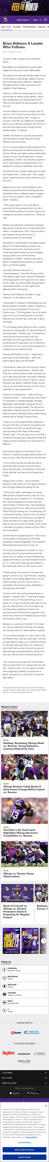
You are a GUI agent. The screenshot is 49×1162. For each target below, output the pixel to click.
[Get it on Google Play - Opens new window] (33, 1094)
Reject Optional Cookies (24, 1150)
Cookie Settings (24, 1142)
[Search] (41, 20)
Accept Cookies (24, 1157)
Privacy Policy (31, 1137)
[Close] (46, 1105)
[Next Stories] (43, 940)
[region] (24, 1132)
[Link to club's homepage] (5, 19)
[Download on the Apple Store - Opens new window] (15, 1093)
